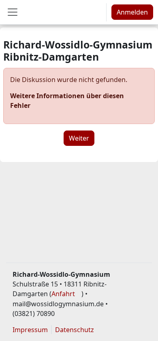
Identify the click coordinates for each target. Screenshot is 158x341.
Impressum (30, 329)
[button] (97, 12)
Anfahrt (63, 293)
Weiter (79, 138)
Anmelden (132, 12)
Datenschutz (74, 329)
